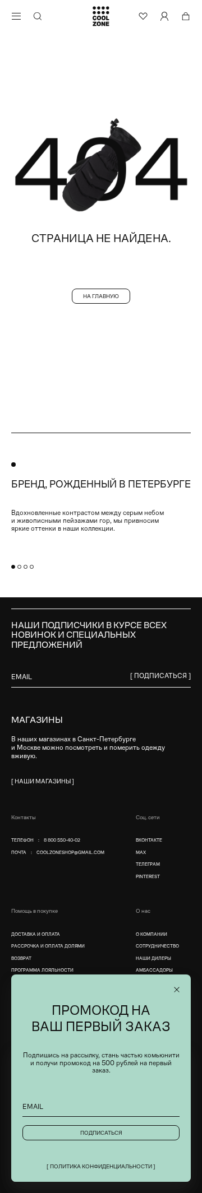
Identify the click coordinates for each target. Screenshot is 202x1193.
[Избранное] (143, 16)
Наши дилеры (153, 958)
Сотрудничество (157, 946)
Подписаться (101, 1133)
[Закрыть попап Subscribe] (176, 989)
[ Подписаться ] (160, 676)
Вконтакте (149, 840)
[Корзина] (186, 16)
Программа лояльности (42, 970)
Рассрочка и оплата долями (48, 946)
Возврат (21, 958)
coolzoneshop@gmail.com (70, 852)
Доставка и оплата (35, 934)
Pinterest (148, 876)
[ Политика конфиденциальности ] (101, 1166)
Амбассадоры (154, 970)
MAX (141, 852)
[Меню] (16, 16)
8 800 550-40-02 (62, 840)
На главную (101, 296)
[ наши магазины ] (42, 781)
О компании (151, 934)
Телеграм (148, 864)
